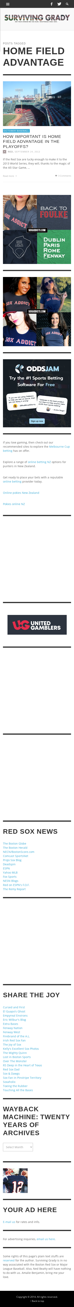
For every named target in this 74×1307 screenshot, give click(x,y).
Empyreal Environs (15, 1015)
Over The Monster (15, 1061)
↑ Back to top (37, 1300)
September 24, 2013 (27, 152)
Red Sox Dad (11, 1069)
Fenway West (11, 1032)
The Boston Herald (15, 848)
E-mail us (9, 1222)
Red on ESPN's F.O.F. (16, 885)
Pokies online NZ (14, 504)
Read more (9, 175)
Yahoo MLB (10, 872)
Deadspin (9, 864)
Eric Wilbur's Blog (14, 1020)
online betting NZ (39, 462)
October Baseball (16, 131)
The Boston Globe (14, 843)
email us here (46, 1239)
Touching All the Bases (18, 1090)
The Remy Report (14, 889)
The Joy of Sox (12, 1044)
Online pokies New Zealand (21, 493)
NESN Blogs (10, 881)
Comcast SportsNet (15, 856)
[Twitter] (59, 4)
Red (10, 152)
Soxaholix (9, 1082)
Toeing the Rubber (15, 1086)
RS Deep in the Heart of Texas (22, 1065)
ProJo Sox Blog (12, 860)
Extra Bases (10, 1024)
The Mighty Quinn (15, 1053)
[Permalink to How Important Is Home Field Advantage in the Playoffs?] (37, 103)
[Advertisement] (37, 559)
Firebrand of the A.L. (16, 1036)
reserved (9, 1260)
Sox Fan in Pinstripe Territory (22, 1078)
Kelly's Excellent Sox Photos (21, 1049)
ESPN (6, 868)
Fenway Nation (12, 1028)
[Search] (8, 4)
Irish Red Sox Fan (14, 1040)
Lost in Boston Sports (17, 1057)
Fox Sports (10, 877)
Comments (64, 175)
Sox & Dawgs (11, 1073)
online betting (12, 481)
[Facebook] (51, 4)
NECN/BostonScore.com (18, 852)
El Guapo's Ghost (14, 1011)
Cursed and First (14, 1007)
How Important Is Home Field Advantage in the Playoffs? (32, 141)
